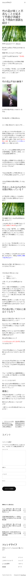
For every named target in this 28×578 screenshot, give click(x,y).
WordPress (23, 575)
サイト (3, 480)
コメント (5, 449)
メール (4, 474)
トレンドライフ (6, 2)
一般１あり (18, 43)
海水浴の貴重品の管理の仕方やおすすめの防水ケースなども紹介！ (20, 424)
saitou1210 (8, 43)
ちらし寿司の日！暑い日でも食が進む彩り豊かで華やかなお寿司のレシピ (11, 510)
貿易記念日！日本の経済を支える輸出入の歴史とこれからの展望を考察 (11, 533)
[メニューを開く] (25, 2)
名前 (4, 467)
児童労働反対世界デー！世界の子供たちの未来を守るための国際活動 (11, 518)
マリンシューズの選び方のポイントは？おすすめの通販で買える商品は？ (8, 424)
